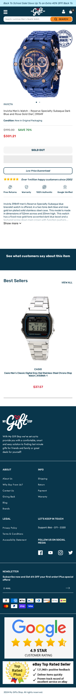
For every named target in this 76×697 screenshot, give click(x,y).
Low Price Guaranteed (38, 170)
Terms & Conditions (13, 533)
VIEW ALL (67, 282)
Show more (11, 223)
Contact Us (8, 490)
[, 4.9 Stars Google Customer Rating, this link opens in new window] (38, 638)
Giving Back (9, 496)
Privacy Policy (10, 527)
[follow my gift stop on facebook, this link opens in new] (40, 554)
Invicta (8, 104)
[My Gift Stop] (17, 414)
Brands (6, 508)
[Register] (68, 588)
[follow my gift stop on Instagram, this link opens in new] (60, 554)
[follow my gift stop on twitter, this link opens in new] (70, 554)
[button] (38, 159)
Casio (38, 369)
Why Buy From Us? (13, 484)
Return (41, 484)
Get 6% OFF (32, 576)
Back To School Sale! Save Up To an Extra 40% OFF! (33, 3)
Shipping (42, 478)
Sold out (38, 150)
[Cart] (70, 11)
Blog (5, 502)
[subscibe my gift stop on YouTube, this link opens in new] (50, 554)
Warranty (42, 496)
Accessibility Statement (15, 539)
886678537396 (54, 232)
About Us (7, 478)
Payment (42, 490)
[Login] (63, 12)
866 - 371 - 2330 (57, 527)
